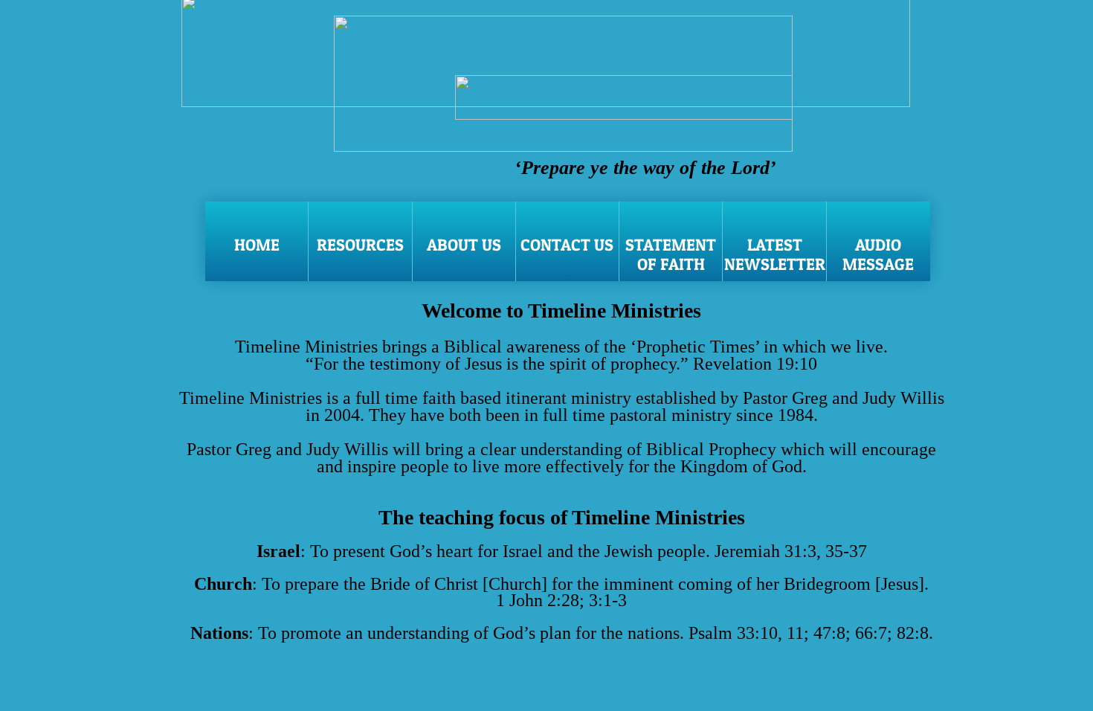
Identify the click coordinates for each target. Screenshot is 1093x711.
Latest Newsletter (774, 254)
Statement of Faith (670, 254)
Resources (360, 244)
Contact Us (566, 244)
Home (257, 244)
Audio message (878, 254)
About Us (464, 244)
